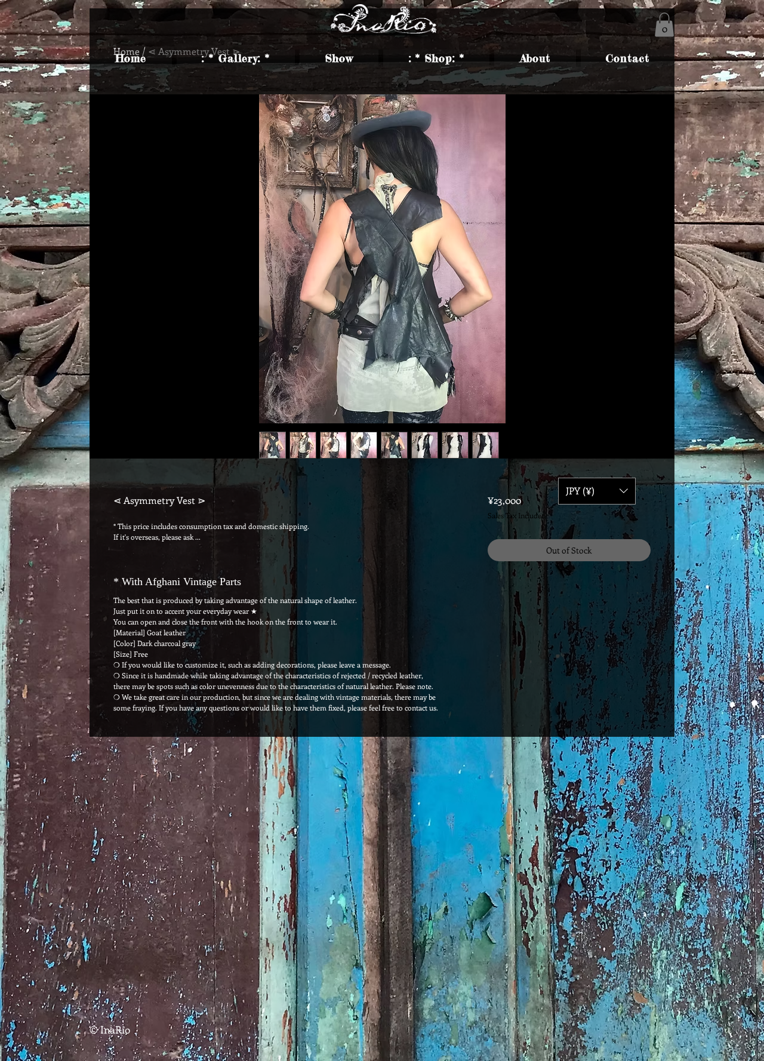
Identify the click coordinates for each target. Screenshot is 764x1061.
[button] (664, 25)
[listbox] (597, 491)
